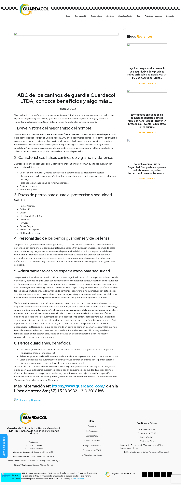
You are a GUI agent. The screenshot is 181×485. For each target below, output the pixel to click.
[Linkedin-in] (144, 474)
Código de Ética (147, 441)
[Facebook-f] (150, 474)
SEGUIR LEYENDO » (147, 83)
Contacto (170, 16)
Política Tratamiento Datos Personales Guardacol (146, 452)
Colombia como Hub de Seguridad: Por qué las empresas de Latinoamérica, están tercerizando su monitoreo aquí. (147, 169)
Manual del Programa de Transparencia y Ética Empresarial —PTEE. (141, 446)
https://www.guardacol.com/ (78, 386)
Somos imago (78, 479)
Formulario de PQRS (92, 450)
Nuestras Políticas (147, 429)
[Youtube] (170, 474)
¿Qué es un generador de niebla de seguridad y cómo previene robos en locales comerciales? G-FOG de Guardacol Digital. (147, 73)
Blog (138, 16)
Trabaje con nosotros (153, 16)
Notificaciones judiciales (92, 455)
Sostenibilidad (96, 16)
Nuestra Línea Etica (91, 440)
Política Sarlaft (146, 437)
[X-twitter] (163, 474)
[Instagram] (157, 474)
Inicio (68, 16)
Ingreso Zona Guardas (123, 473)
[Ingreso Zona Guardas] (107, 474)
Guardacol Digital (125, 16)
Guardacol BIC (80, 16)
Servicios (110, 16)
